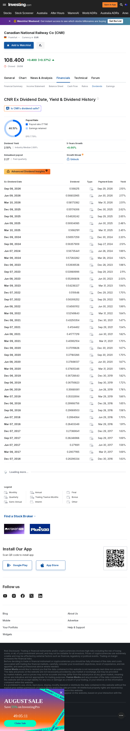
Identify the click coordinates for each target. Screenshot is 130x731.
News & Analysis (41, 78)
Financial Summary (13, 86)
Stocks (7, 13)
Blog (5, 613)
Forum (95, 78)
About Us (73, 613)
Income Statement (36, 86)
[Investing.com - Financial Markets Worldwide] (19, 5)
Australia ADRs (110, 13)
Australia (42, 13)
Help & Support (76, 627)
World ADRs (89, 13)
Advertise (73, 620)
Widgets (7, 634)
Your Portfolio (10, 627)
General (9, 78)
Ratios (85, 86)
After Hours (57, 13)
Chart (22, 78)
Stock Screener (24, 13)
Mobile (6, 620)
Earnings (110, 86)
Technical (80, 78)
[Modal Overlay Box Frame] (32, 710)
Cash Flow (72, 86)
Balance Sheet (56, 86)
